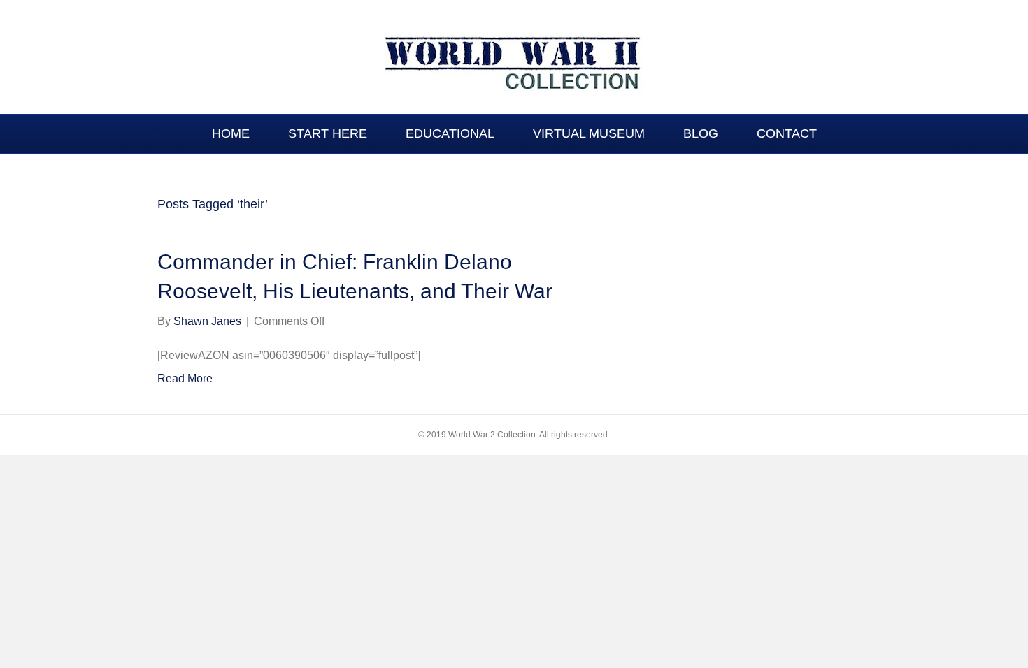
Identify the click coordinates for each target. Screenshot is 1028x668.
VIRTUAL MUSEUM (589, 133)
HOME (231, 133)
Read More (185, 378)
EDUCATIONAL (450, 133)
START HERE (327, 133)
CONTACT (787, 133)
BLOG (700, 133)
